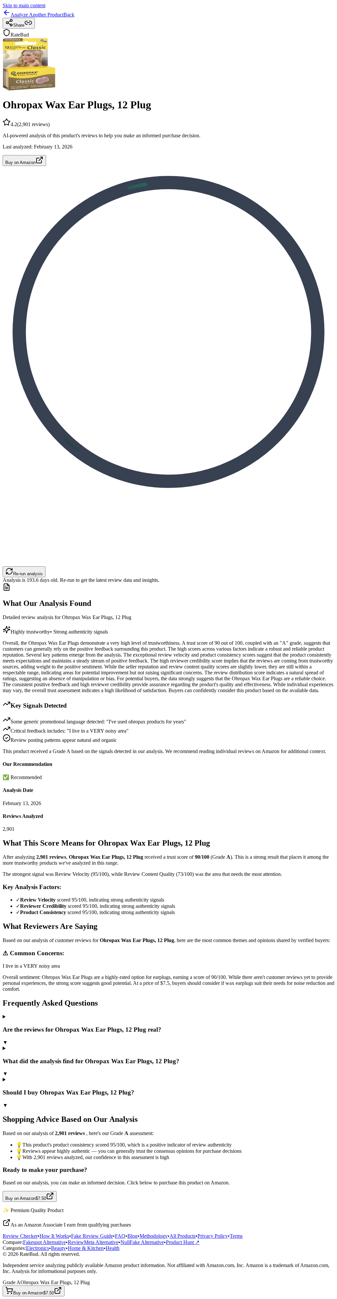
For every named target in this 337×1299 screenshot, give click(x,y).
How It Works (54, 1236)
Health (112, 1248)
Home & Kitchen (86, 1248)
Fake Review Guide (92, 1236)
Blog (132, 1236)
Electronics (37, 1248)
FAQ (120, 1236)
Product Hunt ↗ (182, 1242)
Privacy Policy (212, 1236)
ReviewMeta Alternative (93, 1242)
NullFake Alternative (142, 1242)
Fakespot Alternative (44, 1242)
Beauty (58, 1248)
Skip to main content (24, 5)
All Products (182, 1236)
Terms (236, 1236)
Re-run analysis (28, 573)
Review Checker (20, 1236)
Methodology (154, 1236)
